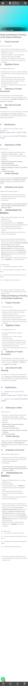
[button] (2, 3)
